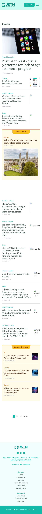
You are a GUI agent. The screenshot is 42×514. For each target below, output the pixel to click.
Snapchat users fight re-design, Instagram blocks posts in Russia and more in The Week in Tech (14, 119)
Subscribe (29, 5)
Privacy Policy (21, 485)
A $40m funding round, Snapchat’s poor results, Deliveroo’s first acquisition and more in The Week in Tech (16, 293)
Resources (21, 493)
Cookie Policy (21, 488)
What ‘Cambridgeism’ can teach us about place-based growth (20, 141)
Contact (21, 480)
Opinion (6, 137)
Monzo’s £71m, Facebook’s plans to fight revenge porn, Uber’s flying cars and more (14, 208)
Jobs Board (21, 496)
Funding (4, 78)
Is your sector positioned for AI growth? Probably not (16, 356)
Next (25, 416)
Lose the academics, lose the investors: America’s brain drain (16, 373)
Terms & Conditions (21, 483)
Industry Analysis (7, 93)
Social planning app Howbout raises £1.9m (12, 82)
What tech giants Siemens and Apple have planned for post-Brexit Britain (16, 313)
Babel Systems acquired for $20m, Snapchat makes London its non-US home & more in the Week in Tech (15, 332)
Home (21, 475)
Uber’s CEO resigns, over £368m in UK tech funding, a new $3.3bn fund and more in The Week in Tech (13, 253)
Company (21, 472)
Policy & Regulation (8, 57)
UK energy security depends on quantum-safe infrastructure (16, 390)
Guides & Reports (21, 498)
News (4, 113)
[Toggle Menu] (37, 5)
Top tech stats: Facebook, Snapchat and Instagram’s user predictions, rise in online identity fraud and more (14, 230)
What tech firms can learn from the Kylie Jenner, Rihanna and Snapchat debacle (13, 99)
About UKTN (21, 477)
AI (4, 352)
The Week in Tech (8, 201)
